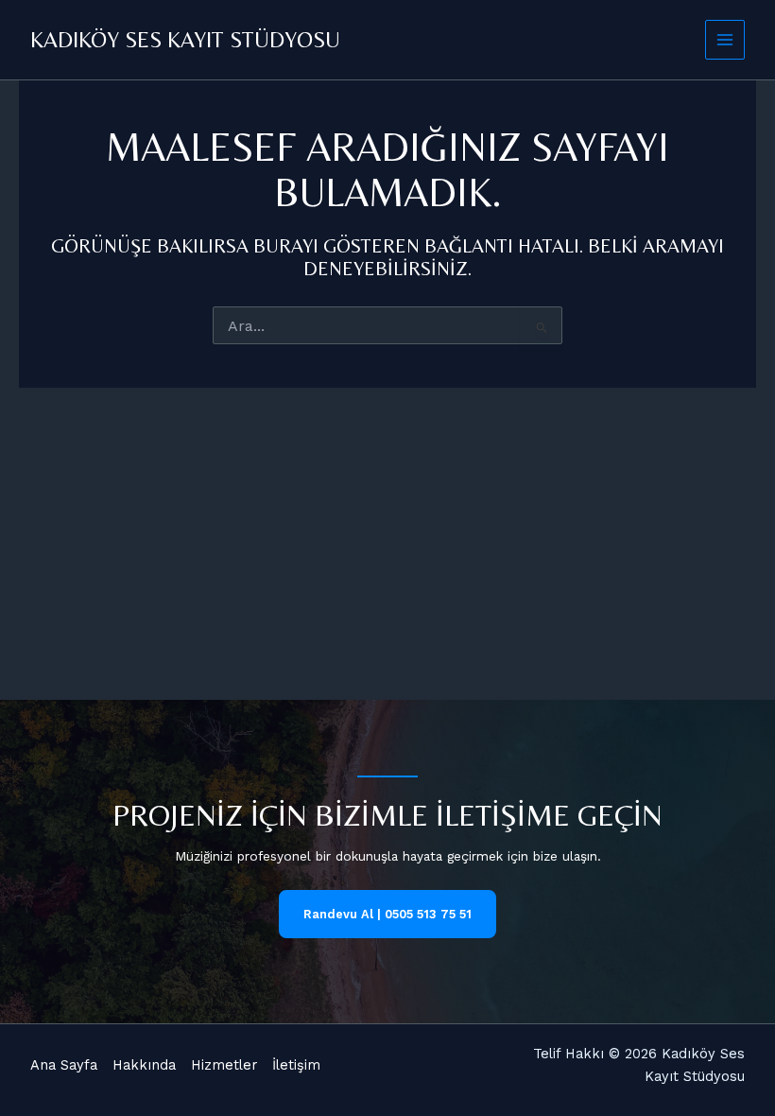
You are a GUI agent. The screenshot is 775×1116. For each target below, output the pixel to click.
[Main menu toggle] (725, 40)
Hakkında (144, 1064)
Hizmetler (224, 1064)
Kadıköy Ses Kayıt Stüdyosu (185, 39)
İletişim (296, 1064)
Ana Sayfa (63, 1064)
